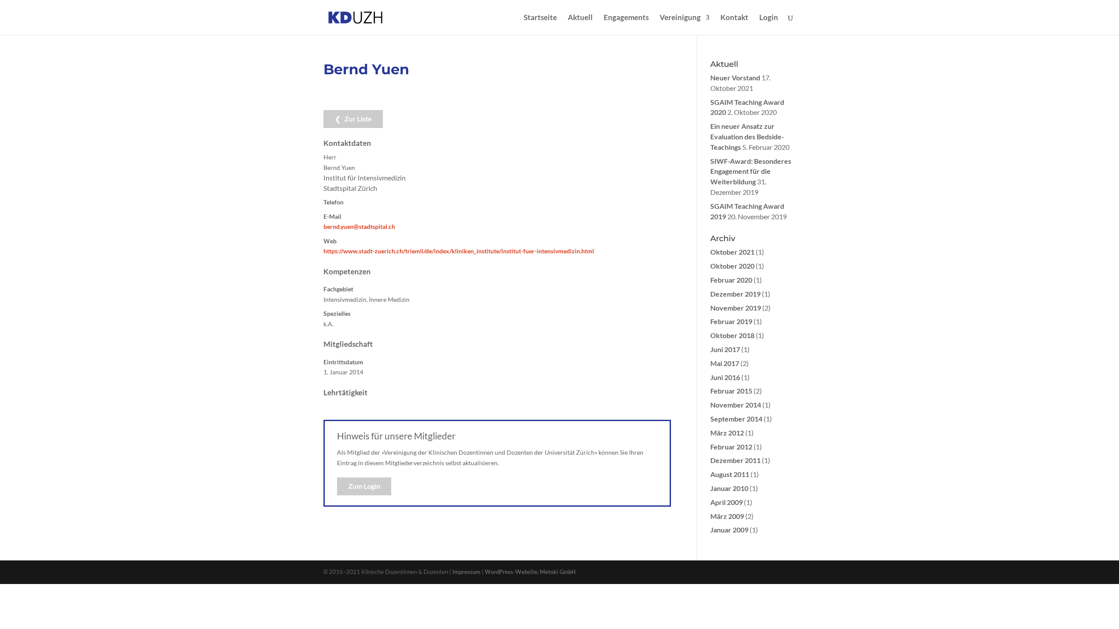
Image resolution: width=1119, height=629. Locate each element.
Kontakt (734, 18)
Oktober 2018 (732, 335)
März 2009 (727, 516)
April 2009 (726, 502)
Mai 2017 (724, 363)
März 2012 (727, 433)
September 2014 (736, 419)
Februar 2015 (731, 391)
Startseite (540, 18)
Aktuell (580, 18)
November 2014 (735, 405)
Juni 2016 (725, 377)
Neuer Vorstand (735, 77)
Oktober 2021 (732, 252)
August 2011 (729, 474)
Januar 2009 (729, 529)
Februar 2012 (731, 446)
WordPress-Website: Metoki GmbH (530, 571)
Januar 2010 (729, 488)
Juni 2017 (725, 349)
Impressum (466, 571)
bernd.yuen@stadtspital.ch (359, 226)
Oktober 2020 (732, 266)
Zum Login (364, 486)
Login (768, 18)
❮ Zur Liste (353, 118)
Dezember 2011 (735, 460)
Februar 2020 (731, 280)
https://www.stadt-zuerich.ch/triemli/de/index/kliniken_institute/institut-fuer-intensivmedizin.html (458, 251)
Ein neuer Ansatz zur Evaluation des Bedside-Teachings (747, 136)
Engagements (626, 18)
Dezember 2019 (735, 294)
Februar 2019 (731, 321)
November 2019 (735, 308)
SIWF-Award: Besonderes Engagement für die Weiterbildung (750, 171)
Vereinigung (680, 18)
